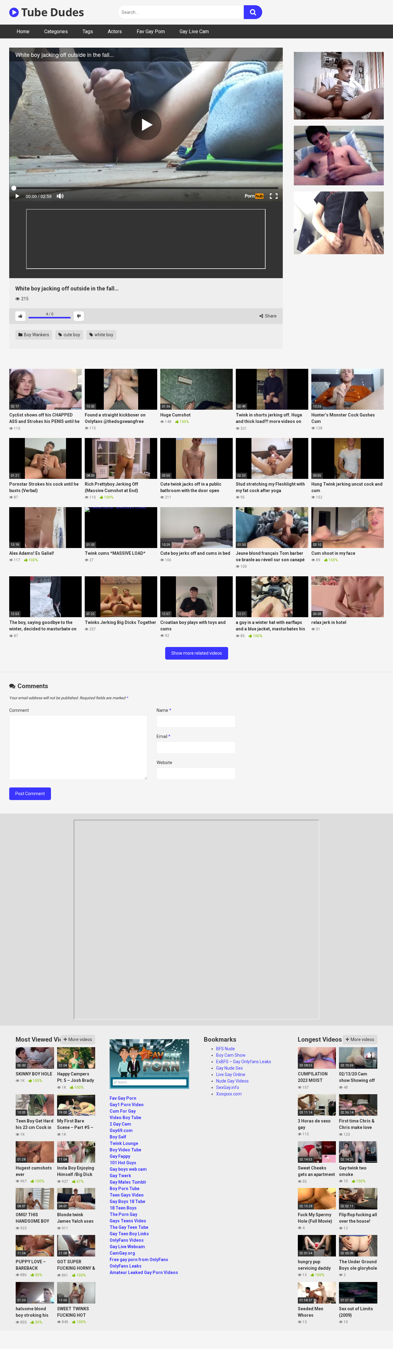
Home (23, 31)
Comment (19, 710)
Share (270, 316)
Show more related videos (196, 653)
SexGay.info (227, 1087)
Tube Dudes (51, 12)
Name (164, 710)
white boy (103, 334)
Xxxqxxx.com (229, 1093)
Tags (88, 31)
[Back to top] (372, 1330)
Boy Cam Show (231, 1055)
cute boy (71, 334)
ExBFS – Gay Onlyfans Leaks (243, 1061)
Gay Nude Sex (229, 1068)
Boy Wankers (36, 334)
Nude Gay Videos (232, 1081)
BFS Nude (225, 1048)
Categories (56, 31)
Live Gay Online (230, 1074)
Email (163, 736)
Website (164, 762)
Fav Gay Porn (151, 31)
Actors (115, 31)
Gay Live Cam (194, 31)
